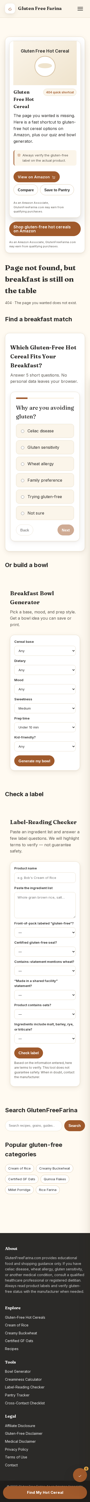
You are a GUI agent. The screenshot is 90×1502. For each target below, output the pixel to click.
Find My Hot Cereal (45, 1492)
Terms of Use (16, 1457)
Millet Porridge (19, 1190)
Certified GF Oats (21, 1179)
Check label (28, 1053)
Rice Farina (47, 1190)
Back (24, 530)
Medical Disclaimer (20, 1441)
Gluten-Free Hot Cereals (25, 1317)
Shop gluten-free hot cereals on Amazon (42, 228)
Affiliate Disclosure (20, 1426)
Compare (26, 190)
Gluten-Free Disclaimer (23, 1433)
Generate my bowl (34, 761)
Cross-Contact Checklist (25, 1403)
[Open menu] (80, 8)
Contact (11, 1465)
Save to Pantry (57, 190)
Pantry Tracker (17, 1395)
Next (66, 530)
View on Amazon (34, 177)
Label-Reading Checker (24, 1387)
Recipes (11, 1349)
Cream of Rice (19, 1168)
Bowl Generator (18, 1371)
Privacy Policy (16, 1449)
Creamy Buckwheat (54, 1168)
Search (74, 1125)
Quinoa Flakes (55, 1179)
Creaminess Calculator (23, 1379)
